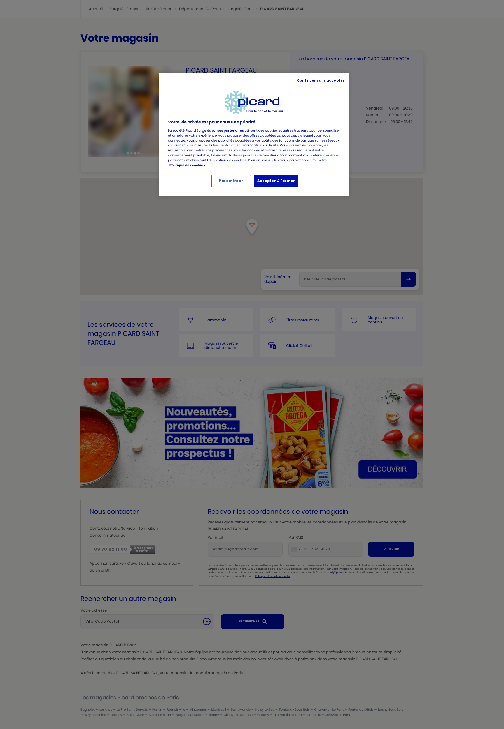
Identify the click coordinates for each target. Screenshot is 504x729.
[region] (254, 134)
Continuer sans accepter (320, 80)
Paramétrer (231, 181)
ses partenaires (230, 130)
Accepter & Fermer (276, 181)
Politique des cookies (187, 165)
